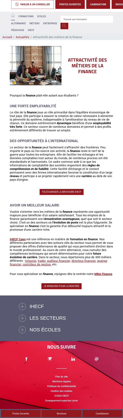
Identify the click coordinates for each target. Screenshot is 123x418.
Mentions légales (61, 381)
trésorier (30, 261)
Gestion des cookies (61, 391)
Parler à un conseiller (35, 4)
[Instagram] (50, 359)
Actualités (22, 37)
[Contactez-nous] (96, 359)
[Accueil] (13, 16)
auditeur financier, (59, 261)
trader (42, 261)
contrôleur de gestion (36, 264)
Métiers (35, 23)
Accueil (7, 37)
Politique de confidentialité (61, 386)
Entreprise (50, 23)
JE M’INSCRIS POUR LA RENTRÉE (61, 286)
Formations (26, 16)
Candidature (98, 4)
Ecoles (41, 16)
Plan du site (61, 376)
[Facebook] (26, 359)
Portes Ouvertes (70, 4)
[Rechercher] (64, 26)
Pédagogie (17, 30)
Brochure (61, 413)
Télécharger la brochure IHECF (61, 191)
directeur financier (84, 261)
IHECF (31, 30)
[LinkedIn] (73, 359)
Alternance (18, 23)
